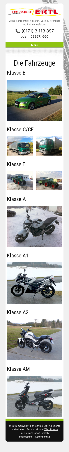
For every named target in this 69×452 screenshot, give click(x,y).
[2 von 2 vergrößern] (57, 141)
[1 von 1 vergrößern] (57, 84)
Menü (34, 45)
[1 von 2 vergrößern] (28, 141)
